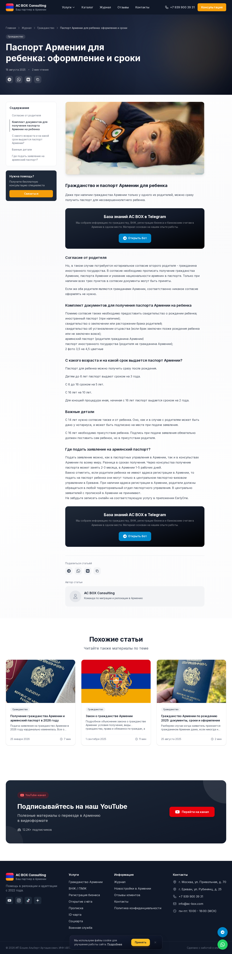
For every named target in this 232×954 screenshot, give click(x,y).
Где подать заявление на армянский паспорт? (28, 157)
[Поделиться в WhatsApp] (18, 79)
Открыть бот (137, 238)
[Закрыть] (155, 942)
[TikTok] (28, 900)
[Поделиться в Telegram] (9, 79)
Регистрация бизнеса (84, 895)
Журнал (105, 7)
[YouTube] (9, 900)
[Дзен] (37, 900)
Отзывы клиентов (127, 895)
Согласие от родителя (26, 115)
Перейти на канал (195, 812)
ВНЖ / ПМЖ (77, 888)
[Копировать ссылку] (37, 79)
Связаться (31, 193)
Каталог (87, 7)
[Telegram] (223, 932)
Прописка (76, 908)
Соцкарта (76, 921)
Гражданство (45, 27)
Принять (140, 942)
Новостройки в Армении (132, 888)
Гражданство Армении (86, 882)
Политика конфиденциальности (137, 908)
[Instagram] (18, 900)
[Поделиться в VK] (28, 79)
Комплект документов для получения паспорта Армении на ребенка (29, 125)
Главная (11, 27)
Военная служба (80, 927)
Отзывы (123, 7)
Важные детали (22, 149)
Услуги (66, 7)
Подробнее (114, 944)
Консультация (212, 7)
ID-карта (75, 914)
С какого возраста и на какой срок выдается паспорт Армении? (30, 139)
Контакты (142, 7)
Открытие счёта (80, 901)
